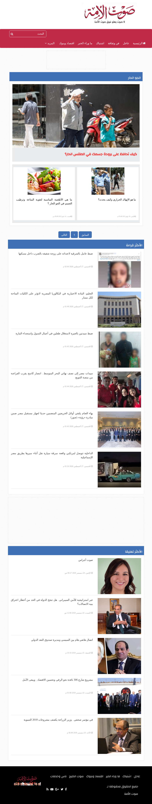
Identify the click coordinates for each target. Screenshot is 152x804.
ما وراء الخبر (85, 43)
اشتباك (100, 43)
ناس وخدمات (58, 776)
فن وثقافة (113, 43)
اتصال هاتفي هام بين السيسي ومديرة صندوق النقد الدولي (62, 640)
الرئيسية (138, 43)
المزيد (50, 43)
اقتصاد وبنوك (66, 43)
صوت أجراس (85, 560)
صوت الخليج (76, 776)
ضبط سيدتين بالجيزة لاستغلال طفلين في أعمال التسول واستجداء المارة (54, 333)
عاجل (126, 43)
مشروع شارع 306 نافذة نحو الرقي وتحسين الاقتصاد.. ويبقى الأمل (57, 679)
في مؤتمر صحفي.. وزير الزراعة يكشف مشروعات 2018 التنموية (58, 719)
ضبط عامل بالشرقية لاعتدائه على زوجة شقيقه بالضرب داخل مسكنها (56, 253)
